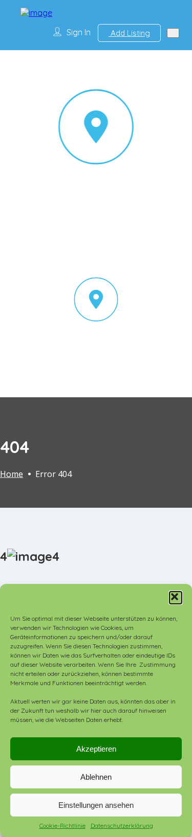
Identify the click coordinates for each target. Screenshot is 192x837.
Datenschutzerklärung (122, 825)
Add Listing (129, 33)
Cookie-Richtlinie (62, 825)
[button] (175, 598)
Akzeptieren (96, 748)
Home (11, 473)
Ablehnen (96, 777)
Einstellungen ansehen (96, 805)
